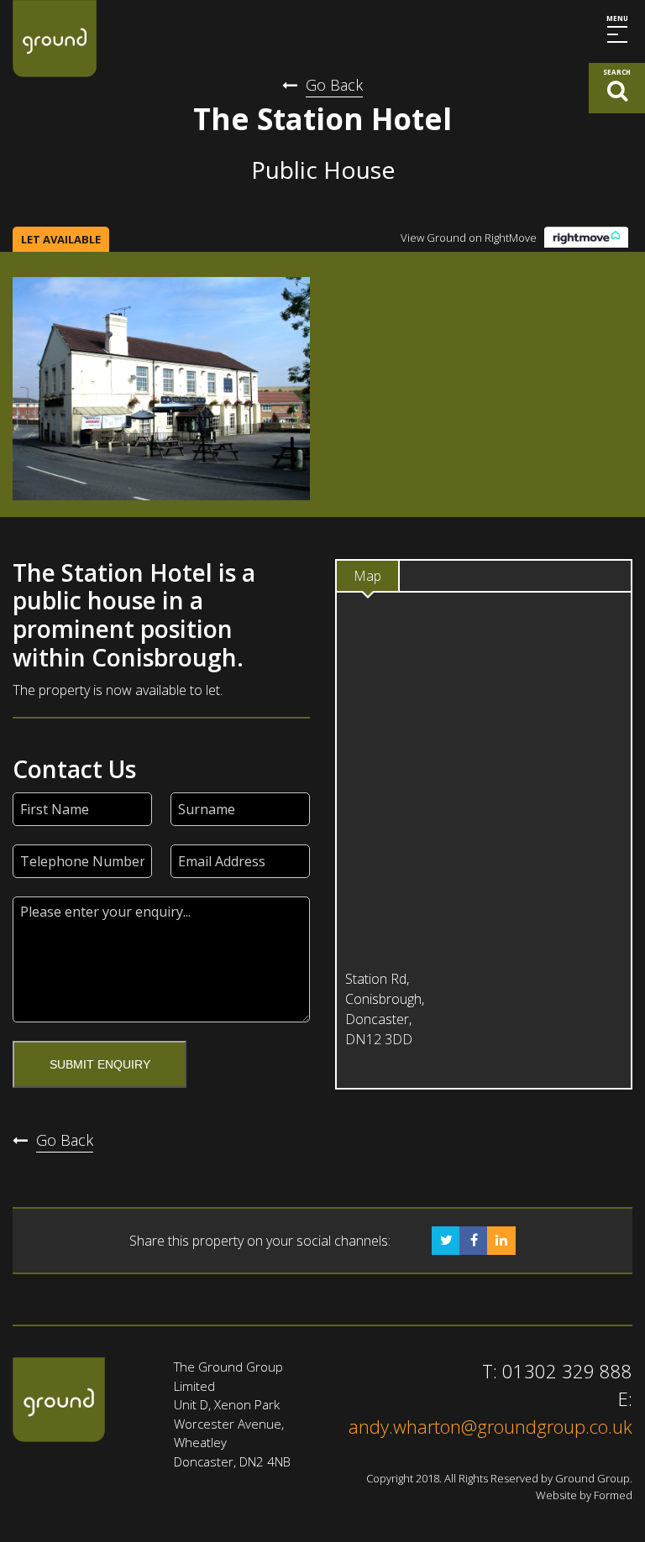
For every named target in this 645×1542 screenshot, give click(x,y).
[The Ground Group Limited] (55, 38)
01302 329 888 (567, 1370)
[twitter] (446, 1240)
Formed (613, 1495)
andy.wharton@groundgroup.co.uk (490, 1426)
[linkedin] (501, 1240)
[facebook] (473, 1240)
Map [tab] (367, 576)
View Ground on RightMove (469, 237)
